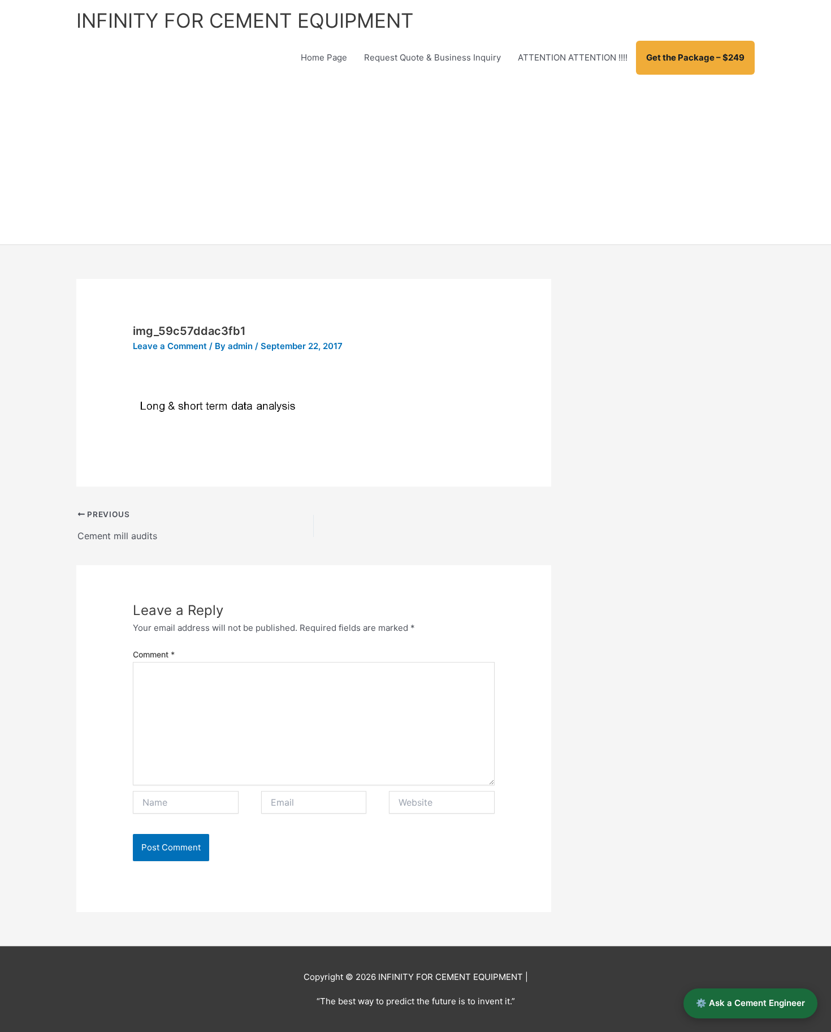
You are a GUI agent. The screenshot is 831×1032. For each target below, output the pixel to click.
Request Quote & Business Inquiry (432, 57)
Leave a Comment (170, 346)
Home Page (324, 57)
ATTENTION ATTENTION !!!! (572, 57)
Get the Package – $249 (695, 57)
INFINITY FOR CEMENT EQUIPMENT (244, 20)
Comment (154, 654)
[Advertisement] (415, 159)
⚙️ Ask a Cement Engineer (750, 1002)
